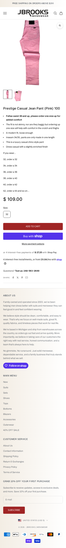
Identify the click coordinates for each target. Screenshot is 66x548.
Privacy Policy (10, 467)
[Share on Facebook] (13, 277)
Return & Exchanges (13, 461)
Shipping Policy (10, 456)
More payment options (33, 244)
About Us (7, 445)
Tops (5, 403)
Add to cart (33, 226)
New (5, 382)
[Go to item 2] (17, 96)
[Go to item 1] (7, 94)
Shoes (6, 398)
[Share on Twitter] (17, 277)
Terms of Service (11, 472)
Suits (5, 387)
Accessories (9, 419)
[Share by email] (26, 277)
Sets (5, 393)
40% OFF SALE (11, 430)
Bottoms (7, 409)
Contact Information (13, 451)
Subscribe (14, 510)
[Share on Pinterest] (22, 277)
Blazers (7, 414)
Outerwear (8, 425)
